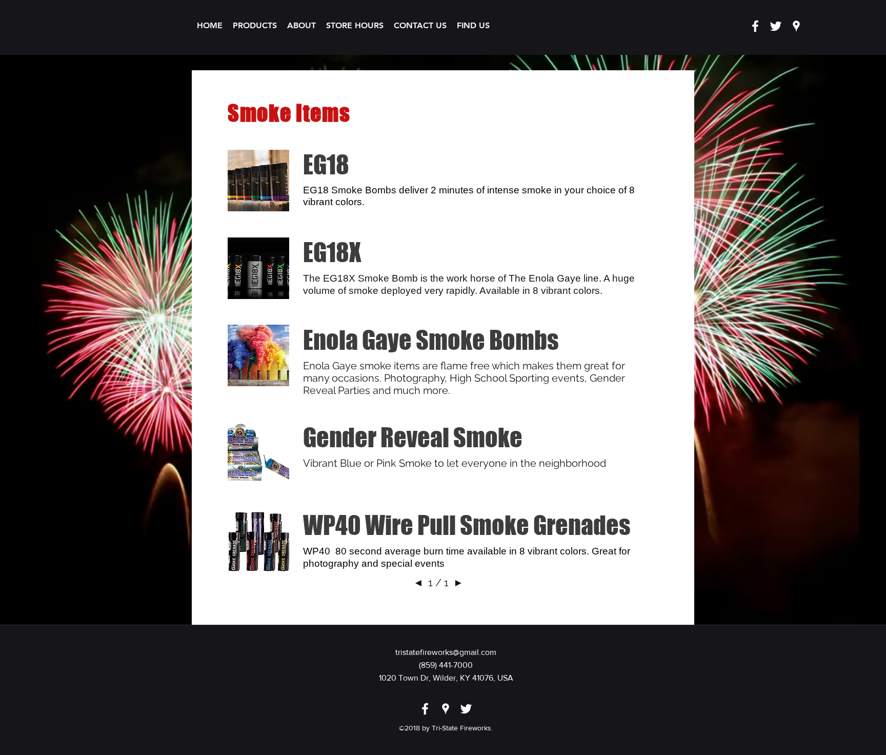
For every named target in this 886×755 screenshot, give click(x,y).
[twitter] (775, 26)
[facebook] (755, 26)
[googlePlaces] (796, 26)
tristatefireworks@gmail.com (445, 652)
